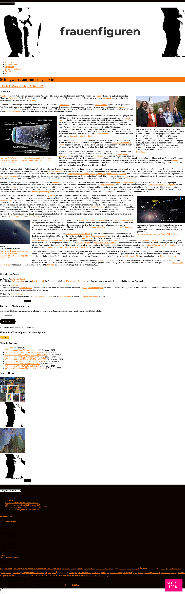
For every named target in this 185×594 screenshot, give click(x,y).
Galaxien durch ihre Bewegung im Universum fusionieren (109, 227)
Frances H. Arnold (18, 294)
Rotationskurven (6, 200)
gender (2, 573)
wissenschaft (37, 575)
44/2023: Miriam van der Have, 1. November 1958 (25, 368)
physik (135, 573)
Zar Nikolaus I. (38, 281)
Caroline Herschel (86, 238)
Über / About (10, 62)
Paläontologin (17, 281)
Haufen (175, 160)
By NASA (140, 152)
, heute (97, 174)
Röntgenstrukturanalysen (93, 288)
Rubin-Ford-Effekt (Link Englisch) (162, 185)
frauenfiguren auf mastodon (11, 557)
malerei (80, 573)
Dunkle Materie (97, 207)
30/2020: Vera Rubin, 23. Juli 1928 (22, 86)
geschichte (8, 573)
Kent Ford (57, 182)
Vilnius (99, 96)
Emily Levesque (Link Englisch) (149, 240)
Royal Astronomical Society (96, 236)
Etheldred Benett (18, 279)
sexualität (164, 573)
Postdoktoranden (104, 260)
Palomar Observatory (8, 176)
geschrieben (16, 573)
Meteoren (32, 100)
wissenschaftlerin (53, 575)
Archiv (8, 73)
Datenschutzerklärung (13, 69)
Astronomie (107, 98)
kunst (71, 573)
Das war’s (9, 348)
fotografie (136, 569)
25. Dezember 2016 (132, 256)
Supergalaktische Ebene (103, 134)
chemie (86, 569)
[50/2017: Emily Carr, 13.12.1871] (12, 452)
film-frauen (122, 569)
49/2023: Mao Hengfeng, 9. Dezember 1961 (22, 357)
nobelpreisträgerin (125, 573)
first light (50, 265)
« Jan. (2, 555)
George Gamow (99, 156)
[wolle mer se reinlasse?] (12, 427)
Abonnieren (7, 321)
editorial (92, 569)
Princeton (121, 107)
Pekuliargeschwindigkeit (42, 191)
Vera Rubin (4, 96)
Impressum (9, 67)
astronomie (66, 569)
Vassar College (65, 105)
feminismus (109, 569)
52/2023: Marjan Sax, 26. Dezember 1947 (22, 350)
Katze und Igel (11, 64)
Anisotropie (14, 187)
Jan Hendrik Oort (18, 216)
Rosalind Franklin (18, 285)
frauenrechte (164, 569)
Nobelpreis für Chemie (88, 296)
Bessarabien (13, 98)
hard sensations (39, 573)
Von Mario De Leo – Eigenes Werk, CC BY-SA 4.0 (157, 234)
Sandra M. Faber (83, 243)
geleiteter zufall (175, 569)
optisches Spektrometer (125, 182)
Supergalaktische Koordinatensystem (84, 136)
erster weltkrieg (100, 569)
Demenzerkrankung (168, 256)
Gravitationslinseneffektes (123, 220)
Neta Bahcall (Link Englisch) (105, 243)
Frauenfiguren (6, 516)
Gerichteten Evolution (42, 296)
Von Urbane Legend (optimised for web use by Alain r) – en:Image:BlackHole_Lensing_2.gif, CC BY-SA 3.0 (14, 254)
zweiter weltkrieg (102, 576)
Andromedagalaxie (107, 185)
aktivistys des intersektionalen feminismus (42, 569)
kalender (62, 572)
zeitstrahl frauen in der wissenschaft (79, 575)
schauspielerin (156, 573)
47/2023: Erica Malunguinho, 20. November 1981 (25, 361)
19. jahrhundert (6, 569)
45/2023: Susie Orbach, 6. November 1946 (22, 366)
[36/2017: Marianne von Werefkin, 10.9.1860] (12, 401)
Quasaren (51, 196)
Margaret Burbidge (54, 171)
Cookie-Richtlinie (72, 585)
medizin (103, 573)
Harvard (98, 109)
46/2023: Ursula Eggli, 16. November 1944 (22, 364)
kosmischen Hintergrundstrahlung (92, 220)
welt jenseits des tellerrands (22, 576)
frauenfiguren (150, 568)
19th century (18, 569)
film (116, 568)
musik (115, 573)
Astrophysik (51, 247)
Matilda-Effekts (26, 288)
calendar (80, 569)
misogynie (110, 573)
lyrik (75, 573)
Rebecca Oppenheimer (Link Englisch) (161, 245)
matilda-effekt (96, 573)
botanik (73, 569)
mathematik (86, 573)
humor (54, 573)
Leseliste (8, 71)
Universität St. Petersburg (76, 281)
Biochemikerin (65, 296)
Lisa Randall (117, 240)
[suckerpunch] (12, 478)
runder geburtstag (145, 573)
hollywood (48, 573)
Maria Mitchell (101, 105)
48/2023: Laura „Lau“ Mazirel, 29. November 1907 (25, 359)
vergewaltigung (172, 573)
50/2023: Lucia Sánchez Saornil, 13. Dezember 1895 (26, 354)
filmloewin (130, 569)
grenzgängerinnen (27, 573)
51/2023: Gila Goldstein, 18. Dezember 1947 (23, 352)
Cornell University (12, 111)
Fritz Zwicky (34, 216)
